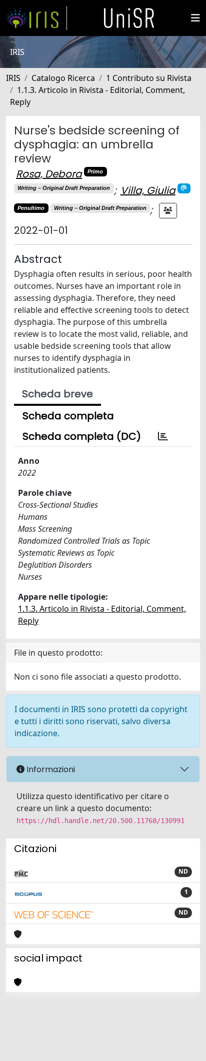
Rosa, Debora (49, 174)
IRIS (13, 77)
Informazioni (49, 769)
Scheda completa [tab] (68, 416)
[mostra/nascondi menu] (195, 18)
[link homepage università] (129, 18)
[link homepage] (36, 18)
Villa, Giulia (148, 190)
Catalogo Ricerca (63, 77)
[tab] (163, 436)
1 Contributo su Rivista (149, 77)
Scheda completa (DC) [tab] (81, 436)
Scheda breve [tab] (57, 394)
